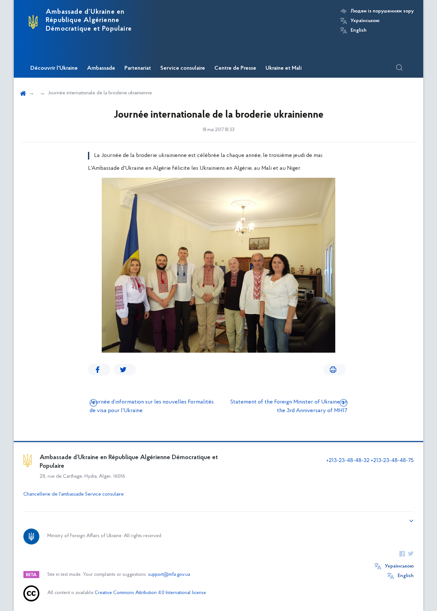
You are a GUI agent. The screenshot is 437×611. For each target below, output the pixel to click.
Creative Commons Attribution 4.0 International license (150, 593)
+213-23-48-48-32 (347, 461)
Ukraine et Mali (284, 68)
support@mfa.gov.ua (169, 574)
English (359, 30)
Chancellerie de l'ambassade (53, 494)
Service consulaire (182, 68)
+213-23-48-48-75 (392, 461)
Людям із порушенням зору (382, 11)
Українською (365, 20)
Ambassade (101, 68)
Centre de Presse (235, 68)
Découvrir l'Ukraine (54, 68)
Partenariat (137, 68)
